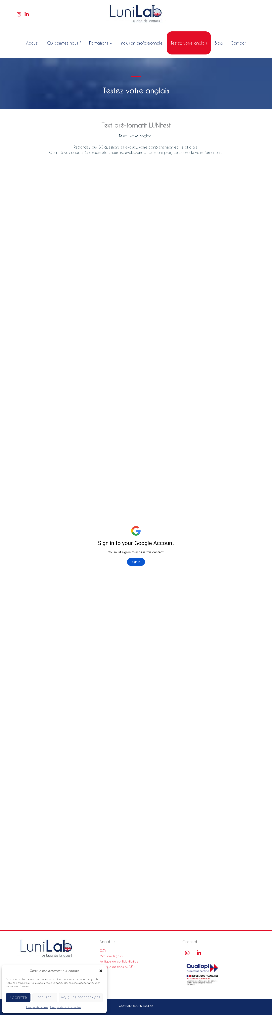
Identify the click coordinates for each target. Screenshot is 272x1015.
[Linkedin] (26, 14)
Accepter (18, 997)
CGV (103, 950)
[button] (101, 971)
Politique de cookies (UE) (117, 966)
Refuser (45, 997)
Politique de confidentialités (65, 1007)
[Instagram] (19, 14)
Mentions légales (111, 956)
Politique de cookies (37, 1007)
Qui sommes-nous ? (64, 43)
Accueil (32, 43)
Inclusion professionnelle (141, 43)
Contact (238, 43)
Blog (219, 43)
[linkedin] (199, 953)
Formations (98, 43)
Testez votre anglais (189, 43)
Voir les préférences (81, 997)
